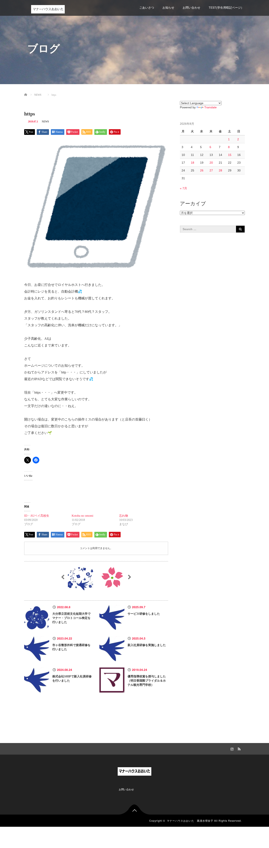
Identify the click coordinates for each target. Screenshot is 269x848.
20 (211, 162)
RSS (238, 748)
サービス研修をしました (144, 613)
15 (229, 155)
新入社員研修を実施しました (147, 645)
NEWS (45, 121)
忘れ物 (123, 515)
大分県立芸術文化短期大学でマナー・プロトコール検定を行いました (71, 618)
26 (201, 170)
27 (211, 170)
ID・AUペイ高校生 (36, 515)
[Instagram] (231, 748)
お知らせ (168, 7)
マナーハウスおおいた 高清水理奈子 (190, 820)
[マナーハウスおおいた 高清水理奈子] (48, 8)
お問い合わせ (191, 7)
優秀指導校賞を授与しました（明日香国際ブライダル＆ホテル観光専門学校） (147, 680)
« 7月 (183, 188)
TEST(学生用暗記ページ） (226, 7)
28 (220, 170)
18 (192, 162)
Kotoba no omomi (82, 515)
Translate (210, 107)
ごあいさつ (146, 7)
